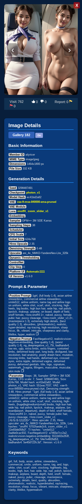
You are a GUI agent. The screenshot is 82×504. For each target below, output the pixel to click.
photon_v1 (33, 192)
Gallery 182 (21, 135)
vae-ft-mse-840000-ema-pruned (36, 201)
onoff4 (21, 211)
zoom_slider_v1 (38, 211)
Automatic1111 (35, 271)
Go (39, 135)
